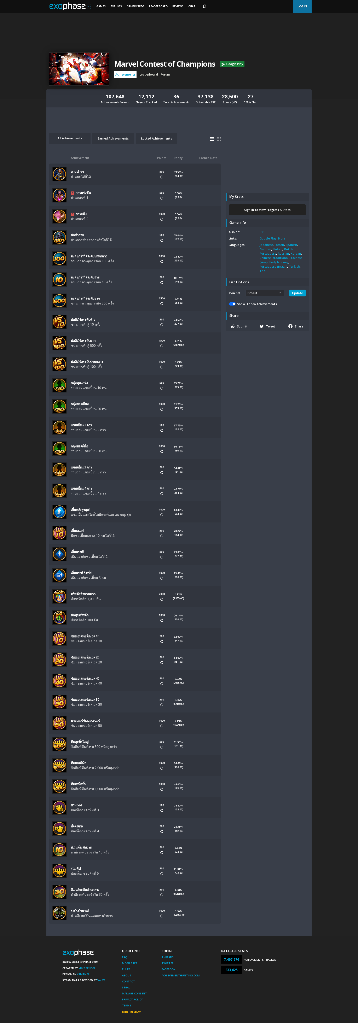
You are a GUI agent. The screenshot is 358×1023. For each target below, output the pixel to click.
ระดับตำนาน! (80, 910)
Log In (302, 6)
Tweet (270, 326)
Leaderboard (158, 6)
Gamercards (135, 6)
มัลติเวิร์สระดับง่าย (83, 319)
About (126, 975)
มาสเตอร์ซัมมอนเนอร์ (85, 720)
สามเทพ (76, 805)
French (279, 245)
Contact (128, 981)
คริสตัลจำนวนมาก (83, 594)
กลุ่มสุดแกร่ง (79, 382)
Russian (283, 253)
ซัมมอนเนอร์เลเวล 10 (85, 636)
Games (101, 6)
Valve (101, 980)
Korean (296, 253)
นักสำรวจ (77, 235)
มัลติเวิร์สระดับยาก (83, 340)
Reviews (178, 6)
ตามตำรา (77, 171)
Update (297, 293)
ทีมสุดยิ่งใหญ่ (79, 741)
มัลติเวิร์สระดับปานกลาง (87, 361)
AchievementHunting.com (181, 975)
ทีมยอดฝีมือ (78, 763)
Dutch (288, 249)
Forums (116, 6)
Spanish (291, 245)
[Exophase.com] (70, 6)
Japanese (266, 245)
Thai (263, 271)
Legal (126, 987)
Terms (126, 1005)
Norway (282, 262)
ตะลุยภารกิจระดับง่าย (85, 277)
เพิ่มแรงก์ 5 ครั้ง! (81, 572)
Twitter (168, 963)
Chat (191, 6)
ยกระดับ (81, 214)
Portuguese (268, 253)
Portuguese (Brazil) (273, 266)
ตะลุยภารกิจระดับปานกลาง (89, 256)
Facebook (168, 969)
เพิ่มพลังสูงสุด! (80, 509)
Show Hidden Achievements (257, 304)
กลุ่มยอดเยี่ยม (80, 404)
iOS (262, 232)
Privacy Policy (132, 999)
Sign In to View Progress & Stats (267, 210)
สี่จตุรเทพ (77, 826)
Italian (277, 249)
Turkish (294, 266)
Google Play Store (272, 238)
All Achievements (70, 138)
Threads (168, 957)
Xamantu (83, 974)
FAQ (124, 957)
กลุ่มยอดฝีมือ (79, 446)
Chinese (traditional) (274, 258)
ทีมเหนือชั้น (78, 784)
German (265, 249)
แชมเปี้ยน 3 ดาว (81, 467)
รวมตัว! (76, 868)
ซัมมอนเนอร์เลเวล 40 (85, 678)
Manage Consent (134, 993)
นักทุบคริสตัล (79, 615)
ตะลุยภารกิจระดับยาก (85, 298)
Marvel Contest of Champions (164, 64)
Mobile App (130, 963)
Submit (242, 326)
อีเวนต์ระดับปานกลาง (85, 889)
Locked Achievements (156, 138)
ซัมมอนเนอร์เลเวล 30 (85, 699)
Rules (126, 969)
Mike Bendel (87, 968)
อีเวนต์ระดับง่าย (81, 847)
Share (299, 326)
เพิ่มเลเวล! (77, 530)
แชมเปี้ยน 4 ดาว (81, 488)
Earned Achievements (113, 138)
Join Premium (131, 1011)
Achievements (125, 74)
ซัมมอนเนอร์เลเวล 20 (85, 657)
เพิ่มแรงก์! (77, 551)
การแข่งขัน (83, 192)
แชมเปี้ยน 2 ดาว (81, 425)
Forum (165, 74)
